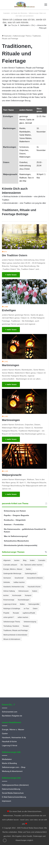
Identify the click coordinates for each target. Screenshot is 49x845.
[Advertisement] (24, 669)
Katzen (34, 591)
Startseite (7, 36)
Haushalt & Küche (34, 587)
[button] (4, 840)
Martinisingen (9, 128)
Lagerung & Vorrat (9, 604)
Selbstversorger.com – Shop (13, 767)
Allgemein (7, 560)
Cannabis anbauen (10, 565)
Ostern (6, 162)
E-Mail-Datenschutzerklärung (14, 797)
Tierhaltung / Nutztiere (11, 626)
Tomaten (26, 626)
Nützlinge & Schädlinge (11, 608)
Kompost (28, 595)
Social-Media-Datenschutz (13, 793)
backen (16, 560)
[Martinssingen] (24, 401)
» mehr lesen (11, 275)
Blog (24, 560)
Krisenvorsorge (8, 600)
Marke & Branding (9, 763)
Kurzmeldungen (23, 600)
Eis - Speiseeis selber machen (31, 565)
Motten (22, 604)
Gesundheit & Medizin (35, 578)
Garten (28, 569)
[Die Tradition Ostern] (24, 236)
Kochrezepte (16, 595)
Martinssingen (9, 147)
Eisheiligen (8, 116)
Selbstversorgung (30, 622)
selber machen (23, 617)
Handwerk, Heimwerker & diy (13, 587)
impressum (6, 801)
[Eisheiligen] (24, 291)
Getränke (6, 582)
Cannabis (41, 560)
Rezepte (16, 613)
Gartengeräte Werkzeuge (12, 573)
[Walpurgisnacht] (24, 456)
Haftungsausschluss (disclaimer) (15, 785)
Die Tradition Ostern (14, 255)
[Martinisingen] (24, 346)
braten (32, 560)
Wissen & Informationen (11, 639)
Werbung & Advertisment (12, 771)
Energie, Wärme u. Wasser (12, 569)
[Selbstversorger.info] (24, 4)
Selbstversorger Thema (22, 36)
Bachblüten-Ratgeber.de (12, 716)
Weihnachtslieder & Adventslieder (15, 635)
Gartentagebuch (30, 573)
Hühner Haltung (9, 591)
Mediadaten (7, 759)
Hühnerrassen (23, 591)
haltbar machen (19, 582)
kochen (6, 595)
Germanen (7, 578)
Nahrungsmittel (33, 604)
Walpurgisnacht (10, 174)
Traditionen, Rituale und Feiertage (15, 630)
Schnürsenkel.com (9, 712)
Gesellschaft (19, 578)
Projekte (6, 613)
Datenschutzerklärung (11, 789)
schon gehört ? (8, 617)
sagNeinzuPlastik (29, 613)
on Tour (26, 608)
